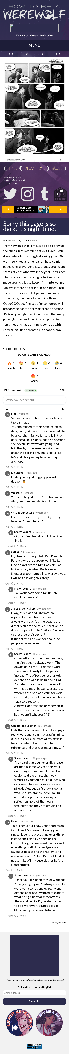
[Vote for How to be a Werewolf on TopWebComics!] (34, 1047)
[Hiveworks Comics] (60, 194)
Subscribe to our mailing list (34, 987)
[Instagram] (28, 194)
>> (58, 54)
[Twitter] (10, 194)
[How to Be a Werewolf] (34, 13)
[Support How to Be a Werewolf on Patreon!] (19, 1023)
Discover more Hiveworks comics (25, 209)
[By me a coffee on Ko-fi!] (49, 1023)
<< (11, 54)
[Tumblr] (45, 194)
